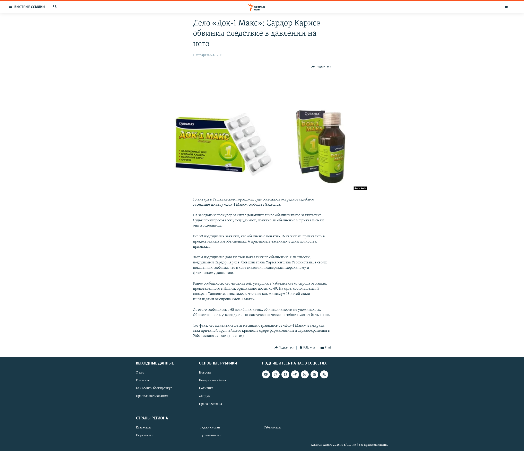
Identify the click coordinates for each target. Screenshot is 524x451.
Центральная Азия (212, 380)
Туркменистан (211, 435)
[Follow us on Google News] (314, 374)
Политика (206, 388)
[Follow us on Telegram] (295, 374)
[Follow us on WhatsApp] (305, 374)
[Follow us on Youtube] (266, 374)
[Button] (321, 66)
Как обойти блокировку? (154, 388)
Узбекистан (272, 427)
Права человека (210, 404)
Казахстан (143, 427)
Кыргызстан (145, 435)
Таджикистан (210, 427)
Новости (205, 373)
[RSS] (324, 374)
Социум (204, 396)
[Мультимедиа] (506, 7)
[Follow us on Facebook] (285, 374)
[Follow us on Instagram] (275, 374)
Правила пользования (152, 396)
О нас (140, 373)
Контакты (143, 380)
